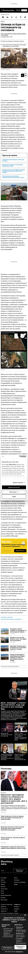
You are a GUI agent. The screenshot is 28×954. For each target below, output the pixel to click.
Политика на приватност (4, 910)
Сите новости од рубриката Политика (10, 666)
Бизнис (3, 880)
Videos (16, 877)
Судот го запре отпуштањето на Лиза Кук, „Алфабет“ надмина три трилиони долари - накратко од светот (20, 737)
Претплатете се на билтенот (19, 870)
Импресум (3, 906)
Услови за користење (6, 904)
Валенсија (18, 619)
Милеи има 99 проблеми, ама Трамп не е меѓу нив (6, 735)
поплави (3, 617)
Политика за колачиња (7, 913)
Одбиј (14, 496)
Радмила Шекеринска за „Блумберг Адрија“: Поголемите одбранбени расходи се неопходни (7, 757)
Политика (6, 769)
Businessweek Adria (6, 895)
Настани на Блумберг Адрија (20, 883)
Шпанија (10, 617)
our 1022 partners (11, 464)
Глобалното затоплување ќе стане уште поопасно (13, 160)
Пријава (18, 10)
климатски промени (7, 619)
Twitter (15, 911)
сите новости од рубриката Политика (10, 855)
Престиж (3, 886)
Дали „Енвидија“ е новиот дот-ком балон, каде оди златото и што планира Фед (13, 706)
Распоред (16, 880)
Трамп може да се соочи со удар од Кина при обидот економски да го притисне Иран (12, 818)
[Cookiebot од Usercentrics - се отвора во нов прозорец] (19, 456)
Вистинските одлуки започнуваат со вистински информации (13, 545)
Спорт (2, 893)
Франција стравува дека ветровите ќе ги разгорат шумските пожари (18, 648)
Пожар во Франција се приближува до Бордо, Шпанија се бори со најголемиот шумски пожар (17, 657)
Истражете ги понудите (20, 947)
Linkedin (16, 913)
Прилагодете (13, 492)
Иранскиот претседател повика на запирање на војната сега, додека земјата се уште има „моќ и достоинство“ (14, 799)
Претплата (24, 10)
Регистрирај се (7, 948)
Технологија (4, 888)
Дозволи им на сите (14, 487)
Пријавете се (19, 951)
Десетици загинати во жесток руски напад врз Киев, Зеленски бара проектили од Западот (12, 828)
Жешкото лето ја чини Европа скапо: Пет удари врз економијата (18, 639)
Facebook (16, 906)
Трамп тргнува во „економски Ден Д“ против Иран (13, 838)
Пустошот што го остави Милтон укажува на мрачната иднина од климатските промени (13, 171)
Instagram (16, 908)
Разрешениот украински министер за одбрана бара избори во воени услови (13, 847)
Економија (3, 877)
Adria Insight (4, 899)
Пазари (3, 884)
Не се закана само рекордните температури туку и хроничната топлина (13, 177)
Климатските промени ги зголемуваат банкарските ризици (12, 165)
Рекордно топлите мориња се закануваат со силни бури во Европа (18, 630)
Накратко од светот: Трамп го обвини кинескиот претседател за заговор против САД (20, 757)
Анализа (3, 897)
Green (2, 891)
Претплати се (20, 550)
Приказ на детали (18, 482)
